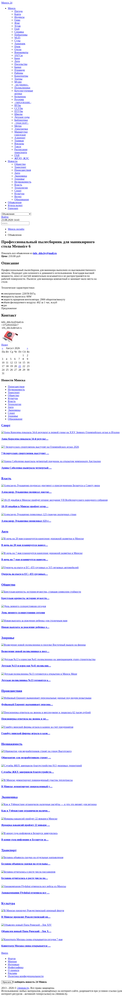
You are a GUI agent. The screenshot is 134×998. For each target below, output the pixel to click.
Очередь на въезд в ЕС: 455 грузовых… (24, 574)
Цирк (17, 46)
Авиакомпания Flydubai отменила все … (25, 892)
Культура (19, 193)
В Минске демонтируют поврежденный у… (26, 786)
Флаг (17, 23)
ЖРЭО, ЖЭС (21, 158)
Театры (18, 78)
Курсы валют (15, 205)
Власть (18, 184)
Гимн (17, 20)
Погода (18, 11)
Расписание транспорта (20, 151)
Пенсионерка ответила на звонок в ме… (25, 718)
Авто (17, 173)
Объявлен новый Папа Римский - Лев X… (26, 931)
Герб (16, 28)
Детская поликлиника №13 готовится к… (26, 680)
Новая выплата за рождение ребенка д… (25, 627)
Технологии (21, 187)
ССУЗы (18, 108)
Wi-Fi (17, 37)
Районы (18, 73)
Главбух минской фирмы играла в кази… (25, 733)
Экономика (20, 176)
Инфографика (15, 967)
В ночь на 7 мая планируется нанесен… (24, 559)
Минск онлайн (16, 229)
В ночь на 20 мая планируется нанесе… (24, 545)
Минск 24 (6, 2)
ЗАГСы (18, 55)
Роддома (19, 99)
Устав (17, 26)
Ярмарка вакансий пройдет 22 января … (25, 825)
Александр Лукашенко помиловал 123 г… (26, 521)
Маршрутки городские (21, 133)
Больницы (20, 96)
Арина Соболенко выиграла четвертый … (26, 467)
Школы (18, 114)
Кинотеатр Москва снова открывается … (26, 945)
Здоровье (19, 178)
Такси (17, 146)
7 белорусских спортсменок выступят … (25, 453)
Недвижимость (22, 181)
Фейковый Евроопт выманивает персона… (27, 704)
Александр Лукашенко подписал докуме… (26, 492)
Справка (19, 31)
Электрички (21, 128)
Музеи (18, 81)
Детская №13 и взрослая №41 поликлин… (26, 665)
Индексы (19, 17)
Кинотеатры (21, 76)
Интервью (13, 964)
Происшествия (22, 170)
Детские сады (22, 117)
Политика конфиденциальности (26, 976)
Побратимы (20, 34)
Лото (17, 61)
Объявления (14, 202)
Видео (17, 196)
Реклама (12, 973)
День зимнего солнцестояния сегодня (23, 612)
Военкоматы (21, 52)
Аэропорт (19, 137)
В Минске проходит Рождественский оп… (25, 916)
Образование (21, 199)
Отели (17, 49)
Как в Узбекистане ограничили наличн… (25, 810)
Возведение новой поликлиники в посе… (25, 651)
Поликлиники (22, 87)
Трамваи (19, 140)
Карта (17, 14)
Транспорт (20, 167)
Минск (12, 8)
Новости (12, 161)
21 (19, 366)
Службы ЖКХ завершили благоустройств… (27, 772)
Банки (17, 67)
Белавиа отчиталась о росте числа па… (24, 878)
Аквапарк (19, 43)
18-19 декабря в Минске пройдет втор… (24, 506)
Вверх (4, 953)
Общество (20, 164)
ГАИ (16, 155)
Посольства (20, 64)
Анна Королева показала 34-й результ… (24, 438)
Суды (17, 40)
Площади (19, 70)
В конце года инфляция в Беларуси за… (25, 839)
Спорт (17, 190)
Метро (18, 126)
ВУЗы (17, 105)
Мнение (12, 961)
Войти (4, 217)
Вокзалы (19, 143)
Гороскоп (13, 208)
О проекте (13, 970)
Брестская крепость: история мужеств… (25, 598)
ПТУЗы (18, 111)
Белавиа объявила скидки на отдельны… (25, 863)
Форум (12, 958)
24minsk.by (23, 988)
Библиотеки (21, 120)
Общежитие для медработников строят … (26, 757)
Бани (17, 58)
